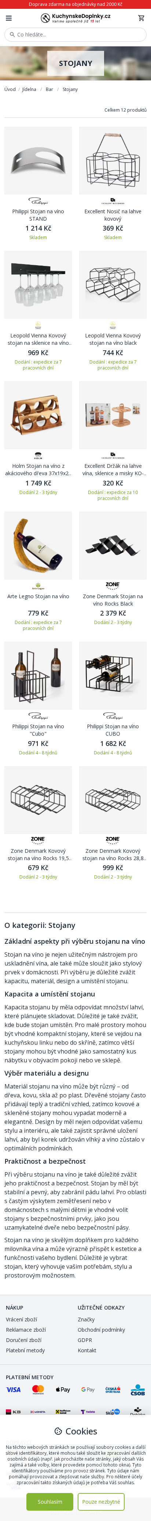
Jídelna (29, 89)
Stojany (70, 89)
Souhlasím (50, 1501)
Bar (50, 89)
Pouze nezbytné (101, 1501)
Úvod (10, 89)
